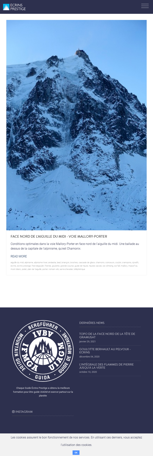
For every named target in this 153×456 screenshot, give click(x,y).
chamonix (100, 262)
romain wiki (54, 269)
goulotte (56, 265)
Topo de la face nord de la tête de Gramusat (107, 336)
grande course (67, 265)
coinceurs (109, 262)
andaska (52, 262)
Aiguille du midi (17, 262)
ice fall (117, 265)
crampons (126, 262)
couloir (118, 262)
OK (76, 452)
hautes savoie (95, 265)
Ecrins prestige (24, 265)
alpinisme (29, 262)
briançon (65, 262)
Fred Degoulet (38, 265)
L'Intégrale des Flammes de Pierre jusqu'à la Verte (106, 366)
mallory (124, 265)
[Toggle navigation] (145, 6)
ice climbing (108, 265)
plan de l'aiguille (34, 269)
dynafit (135, 262)
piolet (24, 269)
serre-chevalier (66, 269)
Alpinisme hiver (40, 262)
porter (45, 269)
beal (59, 262)
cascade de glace (87, 262)
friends (48, 265)
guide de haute (81, 265)
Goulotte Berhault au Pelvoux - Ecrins (105, 351)
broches (74, 262)
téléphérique (79, 269)
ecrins (13, 265)
